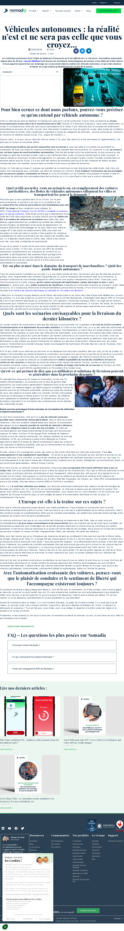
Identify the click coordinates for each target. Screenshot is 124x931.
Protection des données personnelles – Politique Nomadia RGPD (76, 921)
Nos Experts (56, 847)
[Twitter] (22, 828)
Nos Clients (55, 844)
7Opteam (95, 844)
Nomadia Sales (78, 862)
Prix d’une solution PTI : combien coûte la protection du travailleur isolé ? (29, 741)
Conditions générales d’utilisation (66, 918)
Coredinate (77, 841)
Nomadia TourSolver (80, 870)
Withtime (76, 876)
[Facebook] (16, 828)
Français (117, 3)
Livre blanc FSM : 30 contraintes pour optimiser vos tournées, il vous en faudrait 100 (27, 800)
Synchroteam (78, 859)
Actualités (33, 841)
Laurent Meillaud (32, 61)
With (93, 859)
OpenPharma (77, 856)
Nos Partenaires (57, 841)
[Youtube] (9, 828)
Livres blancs (35, 847)
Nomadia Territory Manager (79, 866)
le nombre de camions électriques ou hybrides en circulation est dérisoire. (47, 290)
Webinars (33, 850)
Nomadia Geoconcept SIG (81, 880)
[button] (76, 51)
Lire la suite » (6, 749)
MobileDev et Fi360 (80, 873)
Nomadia (95, 841)
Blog (31, 844)
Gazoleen (76, 847)
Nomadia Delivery (79, 850)
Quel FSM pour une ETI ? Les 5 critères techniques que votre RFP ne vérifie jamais (93, 741)
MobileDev (96, 856)
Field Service (78, 844)
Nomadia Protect (79, 853)
